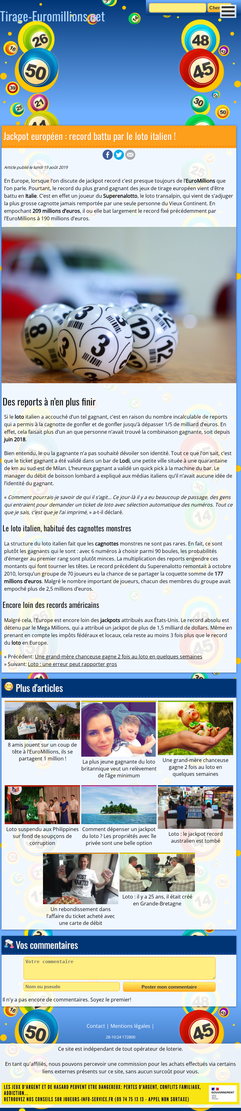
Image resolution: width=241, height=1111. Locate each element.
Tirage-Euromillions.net (52, 15)
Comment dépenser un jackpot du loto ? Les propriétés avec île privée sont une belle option (119, 836)
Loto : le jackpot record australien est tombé (196, 837)
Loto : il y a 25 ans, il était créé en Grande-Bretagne (157, 900)
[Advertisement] (120, 77)
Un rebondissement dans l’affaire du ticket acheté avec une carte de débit (80, 916)
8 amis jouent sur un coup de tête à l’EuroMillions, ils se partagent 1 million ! (42, 751)
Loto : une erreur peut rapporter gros (72, 664)
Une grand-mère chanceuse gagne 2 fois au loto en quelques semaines (118, 656)
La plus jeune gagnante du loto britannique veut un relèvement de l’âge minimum (119, 768)
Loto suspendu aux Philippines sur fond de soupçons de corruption (42, 836)
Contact (96, 1025)
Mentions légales (130, 1025)
